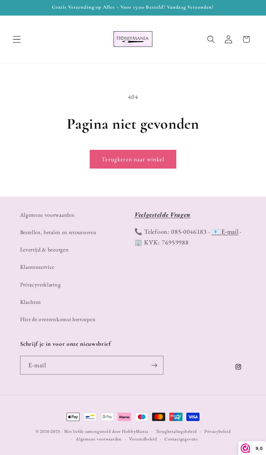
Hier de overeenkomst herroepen (58, 319)
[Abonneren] (154, 365)
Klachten (31, 302)
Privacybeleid (217, 431)
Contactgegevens (181, 439)
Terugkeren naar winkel (132, 159)
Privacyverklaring (40, 284)
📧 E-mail (225, 231)
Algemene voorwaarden (47, 214)
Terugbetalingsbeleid (176, 431)
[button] (17, 39)
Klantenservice (37, 267)
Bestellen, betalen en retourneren (58, 232)
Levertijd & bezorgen (44, 249)
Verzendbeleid (143, 439)
